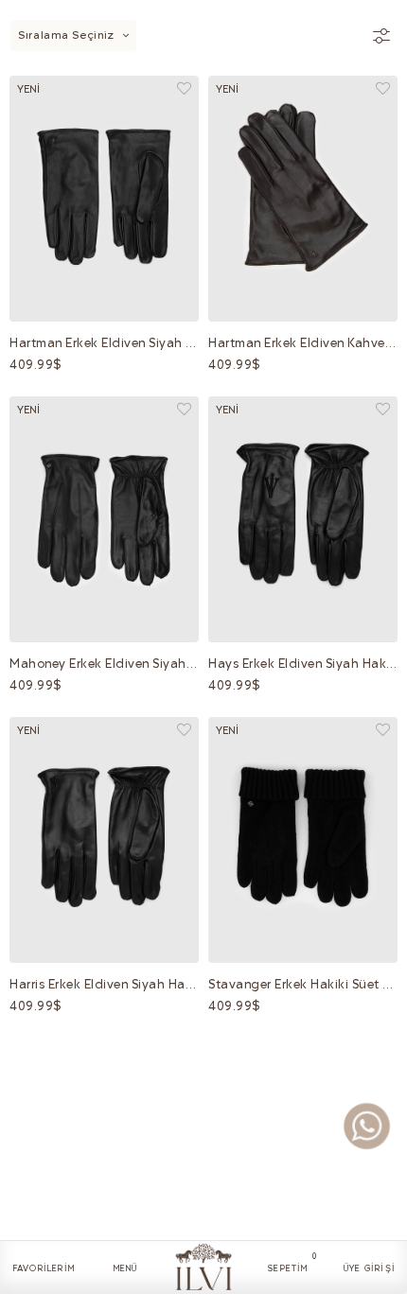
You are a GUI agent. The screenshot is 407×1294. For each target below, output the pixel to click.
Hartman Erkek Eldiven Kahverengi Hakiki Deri (303, 343)
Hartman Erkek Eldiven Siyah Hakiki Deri (104, 343)
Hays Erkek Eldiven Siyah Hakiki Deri (303, 664)
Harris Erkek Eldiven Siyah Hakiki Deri (104, 984)
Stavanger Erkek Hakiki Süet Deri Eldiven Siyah (303, 984)
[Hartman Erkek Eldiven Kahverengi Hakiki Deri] (303, 198)
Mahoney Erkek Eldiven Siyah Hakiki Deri (104, 664)
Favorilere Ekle (184, 88)
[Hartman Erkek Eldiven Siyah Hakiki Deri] (104, 198)
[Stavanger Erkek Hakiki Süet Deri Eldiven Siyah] (303, 840)
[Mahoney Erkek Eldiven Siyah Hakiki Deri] (104, 519)
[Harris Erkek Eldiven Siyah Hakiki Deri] (104, 840)
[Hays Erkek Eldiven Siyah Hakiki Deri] (303, 519)
